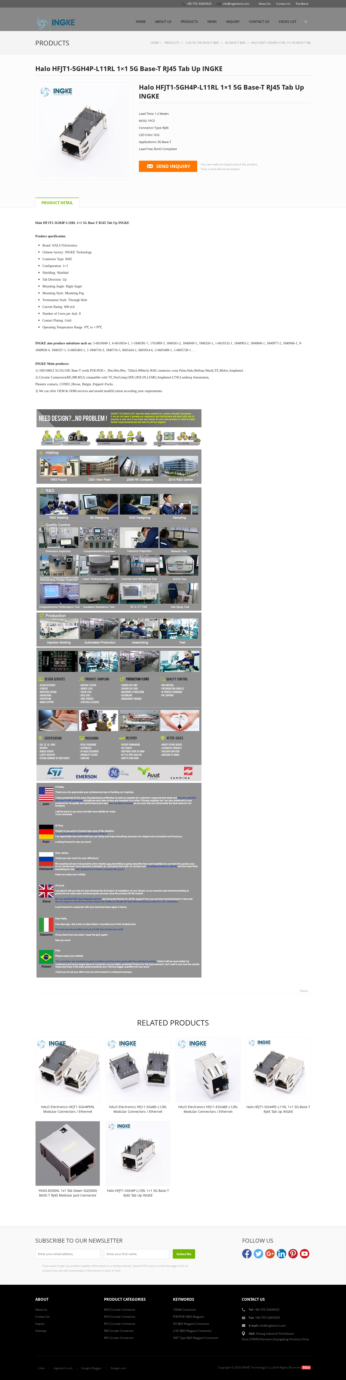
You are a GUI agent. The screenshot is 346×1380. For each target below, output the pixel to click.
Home (141, 21)
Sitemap (40, 1331)
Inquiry (233, 21)
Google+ (270, 1253)
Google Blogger (91, 1368)
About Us (265, 4)
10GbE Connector (184, 1310)
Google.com (118, 1368)
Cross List (288, 21)
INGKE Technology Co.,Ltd (258, 1367)
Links (41, 1368)
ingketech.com (62, 1368)
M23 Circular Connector (119, 1310)
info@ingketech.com (236, 4)
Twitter (258, 1253)
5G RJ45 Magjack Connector (191, 1324)
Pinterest (293, 1253)
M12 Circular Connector (119, 1324)
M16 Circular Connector (119, 1317)
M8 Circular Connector (119, 1331)
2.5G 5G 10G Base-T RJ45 (202, 43)
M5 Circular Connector (119, 1338)
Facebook (247, 1253)
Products (189, 21)
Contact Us (283, 4)
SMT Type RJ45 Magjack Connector (195, 1338)
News (212, 21)
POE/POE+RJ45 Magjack (188, 1317)
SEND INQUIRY (173, 166)
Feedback (302, 4)
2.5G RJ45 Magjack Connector (192, 1331)
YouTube (304, 1253)
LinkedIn (281, 1253)
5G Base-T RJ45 (235, 43)
